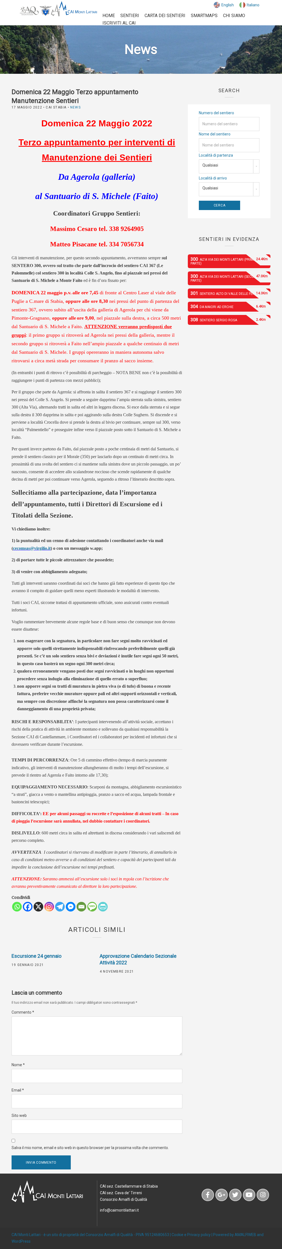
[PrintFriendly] (103, 906)
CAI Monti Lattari (26, 1234)
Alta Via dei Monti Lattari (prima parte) (229, 261)
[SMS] (92, 906)
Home (108, 15)
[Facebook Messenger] (70, 906)
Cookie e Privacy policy (191, 1234)
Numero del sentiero (216, 113)
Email (18, 1090)
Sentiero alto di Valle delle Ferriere (229, 293)
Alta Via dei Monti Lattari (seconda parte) (229, 278)
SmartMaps (204, 15)
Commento (23, 1012)
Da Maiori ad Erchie (228, 306)
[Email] (81, 906)
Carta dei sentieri (165, 15)
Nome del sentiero (215, 134)
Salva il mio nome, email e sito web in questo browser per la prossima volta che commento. (90, 1147)
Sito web (19, 1115)
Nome (18, 1065)
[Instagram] (49, 906)
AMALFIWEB (245, 1234)
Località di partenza (216, 155)
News (75, 107)
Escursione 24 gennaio (36, 956)
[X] (38, 906)
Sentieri (129, 15)
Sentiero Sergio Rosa (228, 319)
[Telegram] (60, 906)
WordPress (21, 1241)
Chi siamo (234, 15)
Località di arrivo (213, 178)
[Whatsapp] (17, 906)
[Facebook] (27, 906)
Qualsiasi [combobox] (210, 165)
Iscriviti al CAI (119, 23)
